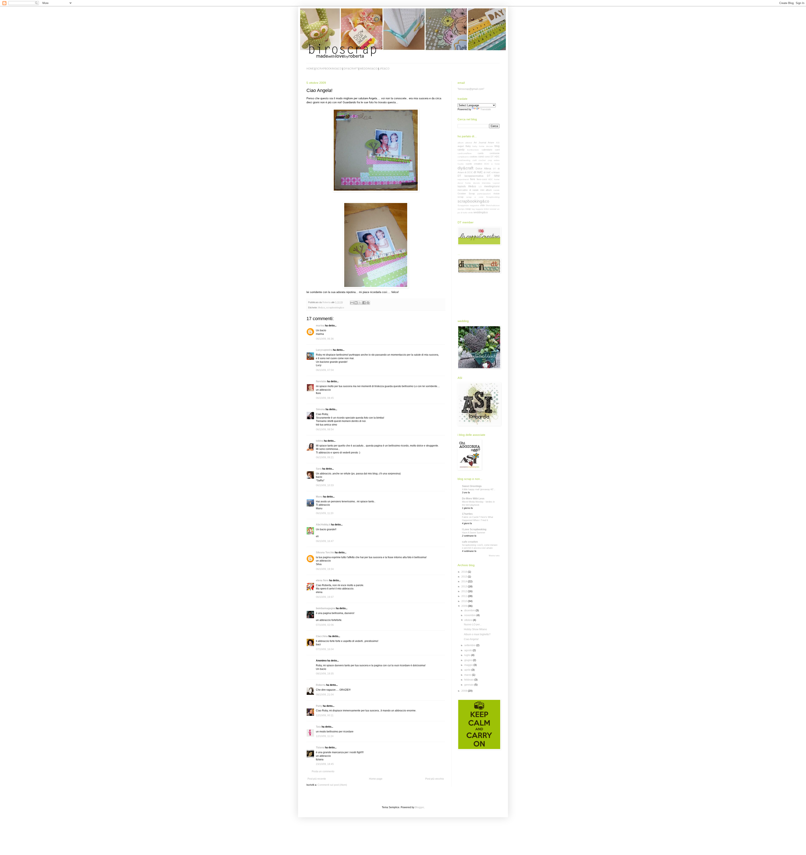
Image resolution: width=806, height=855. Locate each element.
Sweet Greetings (472, 486)
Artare (491, 142)
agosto (468, 650)
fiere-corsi (482, 179)
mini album (486, 190)
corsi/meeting (464, 160)
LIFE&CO (384, 68)
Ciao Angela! (471, 639)
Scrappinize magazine (468, 205)
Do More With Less (473, 498)
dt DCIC (468, 172)
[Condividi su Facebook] (364, 303)
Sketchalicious (493, 205)
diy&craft (465, 168)
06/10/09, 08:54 (325, 429)
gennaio (469, 684)
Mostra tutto (494, 556)
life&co (321, 307)
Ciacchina (322, 636)
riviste (496, 193)
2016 (464, 571)
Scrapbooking (493, 197)
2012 (464, 591)
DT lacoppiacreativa (470, 175)
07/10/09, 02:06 (325, 624)
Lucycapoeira (324, 349)
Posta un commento (323, 771)
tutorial (493, 209)
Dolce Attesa (483, 168)
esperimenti (463, 179)
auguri (461, 146)
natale (496, 190)
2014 (464, 581)
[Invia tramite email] (352, 303)
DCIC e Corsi (492, 164)
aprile (467, 669)
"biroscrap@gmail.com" (471, 89)
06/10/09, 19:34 (325, 569)
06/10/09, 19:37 (325, 597)
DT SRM (493, 175)
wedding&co (481, 212)
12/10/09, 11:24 (325, 736)
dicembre (470, 610)
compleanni (463, 157)
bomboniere (473, 150)
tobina (319, 440)
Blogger (419, 807)
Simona (320, 409)
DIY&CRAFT (351, 68)
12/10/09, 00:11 (325, 715)
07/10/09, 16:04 (325, 649)
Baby (468, 146)
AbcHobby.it (323, 524)
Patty (319, 705)
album (460, 142)
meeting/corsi (492, 186)
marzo (468, 674)
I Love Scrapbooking (474, 529)
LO (480, 186)
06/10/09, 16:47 (325, 541)
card (497, 149)
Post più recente (316, 778)
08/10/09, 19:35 (325, 673)
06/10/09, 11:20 (325, 513)
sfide (482, 205)
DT (494, 169)
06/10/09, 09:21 (325, 457)
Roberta (321, 684)
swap (468, 209)
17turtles (467, 513)
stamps (461, 209)
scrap (460, 197)
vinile (470, 212)
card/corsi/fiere (465, 153)
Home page (375, 778)
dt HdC (478, 172)
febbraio (469, 679)
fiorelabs (321, 381)
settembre (470, 645)
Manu (319, 496)
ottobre (468, 620)
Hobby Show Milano (475, 629)
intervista (486, 183)
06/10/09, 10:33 (325, 485)
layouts (462, 186)
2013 (464, 586)
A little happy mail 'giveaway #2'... (478, 489)
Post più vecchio (434, 778)
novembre (470, 615)
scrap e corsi (474, 197)
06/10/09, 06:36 (325, 338)
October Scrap (466, 193)
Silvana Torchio (325, 552)
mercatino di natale (468, 190)
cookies (474, 156)
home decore (472, 183)
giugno (468, 660)
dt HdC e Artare (492, 172)
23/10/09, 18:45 (325, 764)
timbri (486, 209)
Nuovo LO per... (473, 624)
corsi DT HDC (492, 156)
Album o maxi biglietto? (477, 634)
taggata (479, 209)
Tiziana (320, 747)
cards (481, 153)
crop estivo (494, 160)
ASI (498, 142)
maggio (469, 665)
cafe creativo (470, 541)
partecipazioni (484, 193)
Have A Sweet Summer (473, 532)
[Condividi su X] (360, 303)
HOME (310, 68)
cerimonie (495, 153)
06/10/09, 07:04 (325, 370)
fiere (472, 179)
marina (320, 325)
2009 (464, 606)
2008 (464, 690)
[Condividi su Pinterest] (368, 303)
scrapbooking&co (335, 307)
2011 (464, 596)
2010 (464, 601)
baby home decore (482, 146)
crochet (482, 160)
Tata (318, 726)
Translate (485, 109)
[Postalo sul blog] (356, 303)
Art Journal (480, 142)
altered (468, 142)
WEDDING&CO (368, 68)
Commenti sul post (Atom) (332, 784)
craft (474, 160)
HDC (490, 179)
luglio (467, 655)
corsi (481, 156)
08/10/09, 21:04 (325, 694)
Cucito (461, 164)
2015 (464, 576)
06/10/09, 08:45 (325, 398)
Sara (319, 468)
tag (473, 209)
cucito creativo (474, 163)
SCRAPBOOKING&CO (329, 68)
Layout (496, 183)
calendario (487, 149)
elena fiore (322, 580)
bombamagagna (325, 608)
